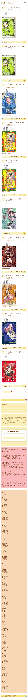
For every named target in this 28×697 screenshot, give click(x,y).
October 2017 (4, 617)
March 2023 (4, 540)
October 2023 (4, 532)
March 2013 (4, 682)
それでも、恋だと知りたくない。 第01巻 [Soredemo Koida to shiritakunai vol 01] (12, 465)
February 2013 (4, 683)
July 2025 (3, 507)
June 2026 (4, 494)
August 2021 (4, 563)
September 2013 (5, 675)
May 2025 (3, 510)
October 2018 (4, 603)
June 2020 (4, 579)
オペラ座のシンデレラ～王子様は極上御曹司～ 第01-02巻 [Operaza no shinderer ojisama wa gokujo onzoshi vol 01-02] (13, 468)
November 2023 (5, 531)
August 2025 (4, 506)
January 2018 (4, 614)
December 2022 (5, 544)
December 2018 (5, 601)
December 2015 (5, 643)
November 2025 (5, 503)
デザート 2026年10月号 (6, 454)
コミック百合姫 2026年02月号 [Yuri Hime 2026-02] (14, 314)
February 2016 (4, 641)
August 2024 (4, 520)
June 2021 (4, 565)
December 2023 (5, 530)
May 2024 (3, 524)
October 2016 (4, 631)
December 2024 (5, 516)
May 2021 (3, 566)
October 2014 (4, 660)
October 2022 (4, 546)
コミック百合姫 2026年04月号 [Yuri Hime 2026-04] (14, 238)
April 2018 (4, 610)
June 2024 (4, 523)
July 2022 (3, 550)
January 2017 (4, 628)
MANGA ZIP (4, 695)
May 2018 (3, 609)
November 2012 (5, 687)
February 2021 (4, 570)
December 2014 (5, 657)
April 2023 (4, 539)
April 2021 (4, 568)
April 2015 (4, 653)
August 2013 (4, 676)
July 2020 (3, 578)
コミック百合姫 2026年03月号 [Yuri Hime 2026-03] (14, 276)
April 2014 (4, 667)
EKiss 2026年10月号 (5, 451)
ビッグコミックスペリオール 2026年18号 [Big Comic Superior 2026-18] (13, 450)
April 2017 (4, 624)
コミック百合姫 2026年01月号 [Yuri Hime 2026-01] (14, 352)
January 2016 (4, 642)
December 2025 (5, 501)
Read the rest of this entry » (6, 38)
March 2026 (4, 498)
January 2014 (4, 670)
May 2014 (3, 666)
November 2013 (5, 673)
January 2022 (4, 557)
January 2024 (4, 529)
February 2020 (4, 584)
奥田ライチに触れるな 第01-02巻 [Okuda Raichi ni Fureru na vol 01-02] (13, 484)
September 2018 (5, 604)
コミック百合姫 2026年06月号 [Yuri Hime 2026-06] (14, 161)
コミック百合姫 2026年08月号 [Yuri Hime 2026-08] (14, 85)
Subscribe (14, 438)
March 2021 (4, 569)
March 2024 (4, 526)
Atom (6, 696)
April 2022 (4, 553)
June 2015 (4, 650)
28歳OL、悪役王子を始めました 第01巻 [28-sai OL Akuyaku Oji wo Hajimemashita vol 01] (13, 463)
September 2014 (5, 661)
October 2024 (4, 518)
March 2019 (4, 597)
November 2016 (5, 630)
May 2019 (3, 595)
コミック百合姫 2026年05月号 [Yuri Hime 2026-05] (14, 199)
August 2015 (4, 648)
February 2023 (4, 542)
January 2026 (4, 500)
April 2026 (4, 497)
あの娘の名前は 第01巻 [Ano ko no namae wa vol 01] (11, 466)
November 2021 (5, 559)
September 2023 (5, 533)
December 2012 (5, 686)
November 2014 (5, 659)
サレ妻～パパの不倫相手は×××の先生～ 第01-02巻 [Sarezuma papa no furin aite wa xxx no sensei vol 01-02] (13, 456)
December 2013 (5, 672)
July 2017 (3, 621)
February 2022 (4, 556)
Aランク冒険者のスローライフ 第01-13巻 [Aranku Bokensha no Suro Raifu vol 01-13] (13, 472)
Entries (3, 696)
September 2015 (5, 647)
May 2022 (3, 552)
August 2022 (4, 549)
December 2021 (5, 558)
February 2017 (4, 627)
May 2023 (3, 538)
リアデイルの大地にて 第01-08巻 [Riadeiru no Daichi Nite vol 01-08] (14, 474)
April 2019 (4, 596)
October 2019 (4, 589)
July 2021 (3, 564)
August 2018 (4, 605)
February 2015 (4, 655)
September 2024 (5, 519)
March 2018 (4, 611)
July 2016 (3, 635)
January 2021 (4, 571)
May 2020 (3, 581)
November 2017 (5, 616)
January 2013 (4, 685)
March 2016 (4, 640)
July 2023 (3, 536)
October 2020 (4, 575)
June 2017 (4, 622)
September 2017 (5, 618)
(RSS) (5, 696)
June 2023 (4, 537)
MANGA (13, 87)
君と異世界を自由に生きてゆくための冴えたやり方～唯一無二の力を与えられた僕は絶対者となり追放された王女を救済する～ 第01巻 (13, 482)
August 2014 (4, 662)
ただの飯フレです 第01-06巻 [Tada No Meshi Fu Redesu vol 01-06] (14, 452)
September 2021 (5, 562)
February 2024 (4, 527)
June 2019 (4, 594)
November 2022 (5, 545)
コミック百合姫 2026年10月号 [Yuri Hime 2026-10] (14, 8)
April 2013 (4, 681)
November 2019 (5, 588)
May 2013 (3, 680)
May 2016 (3, 637)
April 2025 (4, 511)
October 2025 (4, 504)
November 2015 (5, 644)
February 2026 (4, 499)
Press (15, 695)
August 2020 (4, 577)
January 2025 (4, 514)
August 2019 (4, 591)
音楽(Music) (4, 407)
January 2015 (4, 656)
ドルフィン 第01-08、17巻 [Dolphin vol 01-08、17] (11, 457)
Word (14, 695)
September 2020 (5, 576)
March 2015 (4, 654)
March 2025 (4, 512)
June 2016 (4, 636)
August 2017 (4, 620)
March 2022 (4, 555)
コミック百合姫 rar (14, 41)
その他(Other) (4, 408)
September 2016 (5, 633)
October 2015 (4, 646)
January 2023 (4, 543)
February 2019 (4, 598)
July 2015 (3, 649)
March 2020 (4, 583)
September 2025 (5, 505)
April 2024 (4, 525)
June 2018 (4, 608)
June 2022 (4, 551)
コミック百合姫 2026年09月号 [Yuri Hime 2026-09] (14, 46)
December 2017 (5, 615)
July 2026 (3, 493)
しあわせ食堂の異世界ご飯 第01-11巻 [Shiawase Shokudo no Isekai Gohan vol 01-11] (13, 459)
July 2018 (3, 607)
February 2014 (4, 669)
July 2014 (3, 663)
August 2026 (4, 492)
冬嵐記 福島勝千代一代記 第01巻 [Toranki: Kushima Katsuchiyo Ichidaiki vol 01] (12, 486)
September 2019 (5, 590)
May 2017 (3, 623)
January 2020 (4, 585)
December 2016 (5, 629)
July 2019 (3, 592)
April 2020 (4, 582)
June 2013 (4, 679)
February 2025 (4, 513)
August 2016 (4, 634)
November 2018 (5, 602)
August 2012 (4, 689)
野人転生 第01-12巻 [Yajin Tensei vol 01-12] (9, 473)
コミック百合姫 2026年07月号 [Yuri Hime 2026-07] (14, 123)
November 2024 (5, 517)
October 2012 (4, 688)
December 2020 (5, 572)
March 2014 (4, 668)
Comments (11, 696)
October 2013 (4, 674)
